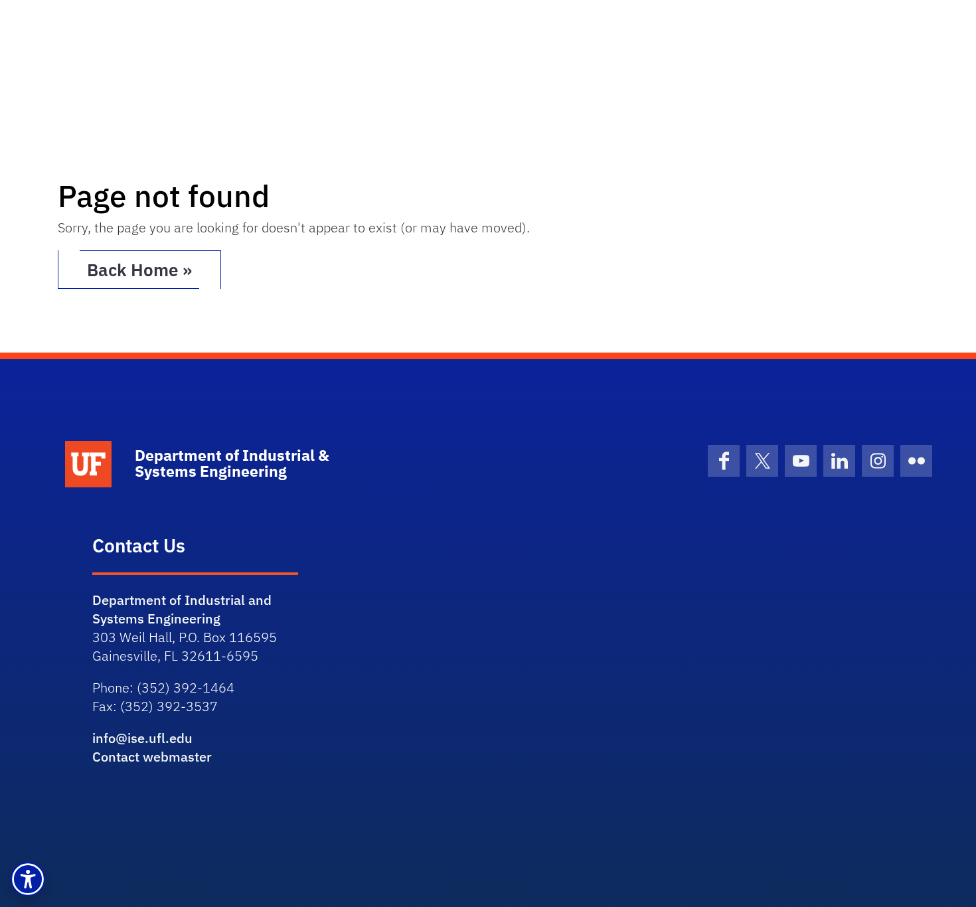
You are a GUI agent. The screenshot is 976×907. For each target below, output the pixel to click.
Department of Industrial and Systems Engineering (182, 609)
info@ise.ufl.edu (142, 738)
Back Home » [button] (139, 269)
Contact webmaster (152, 757)
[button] (28, 879)
